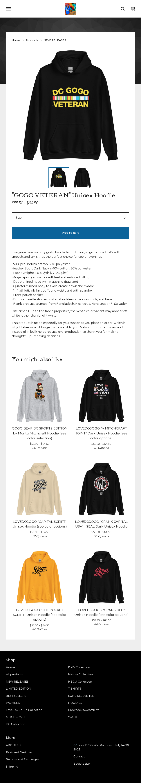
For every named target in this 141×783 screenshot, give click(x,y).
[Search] (122, 9)
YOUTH (73, 717)
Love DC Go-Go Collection (24, 710)
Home (16, 40)
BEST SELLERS (16, 695)
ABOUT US (13, 745)
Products (32, 40)
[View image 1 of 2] (58, 177)
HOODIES (75, 702)
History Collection (80, 674)
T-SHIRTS (74, 688)
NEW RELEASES (55, 40)
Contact (79, 756)
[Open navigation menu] (8, 9)
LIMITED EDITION (18, 688)
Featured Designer (19, 752)
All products (14, 674)
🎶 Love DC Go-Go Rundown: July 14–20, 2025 (101, 747)
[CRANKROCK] (70, 9)
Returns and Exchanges (22, 759)
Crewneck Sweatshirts (83, 710)
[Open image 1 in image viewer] (70, 105)
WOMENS (13, 702)
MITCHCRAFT (15, 717)
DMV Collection (79, 667)
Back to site (81, 763)
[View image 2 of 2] (82, 177)
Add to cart (70, 233)
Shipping (12, 766)
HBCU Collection (80, 681)
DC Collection (15, 724)
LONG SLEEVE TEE (81, 695)
